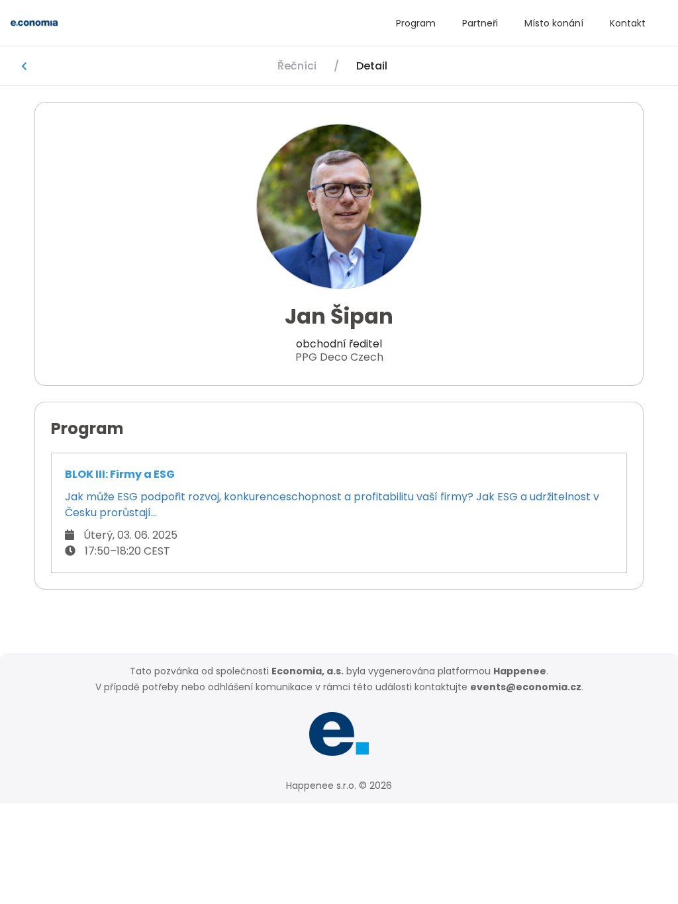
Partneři (480, 23)
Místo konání (553, 23)
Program (416, 23)
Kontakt (628, 23)
